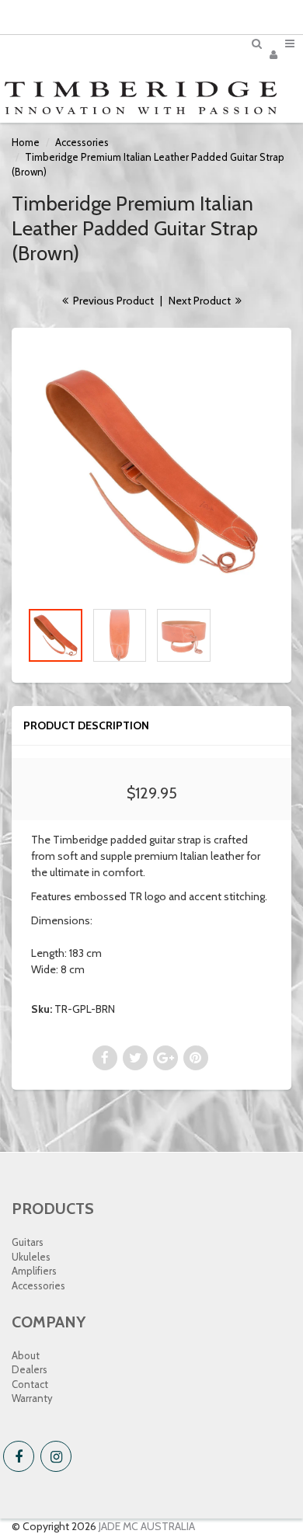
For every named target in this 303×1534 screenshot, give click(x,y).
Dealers (29, 1369)
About (26, 1355)
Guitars (28, 1242)
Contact (30, 1384)
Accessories (82, 142)
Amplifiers (34, 1270)
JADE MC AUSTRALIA (147, 1526)
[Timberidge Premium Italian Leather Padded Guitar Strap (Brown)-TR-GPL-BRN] (151, 471)
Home (26, 142)
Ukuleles (31, 1257)
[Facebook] (18, 1456)
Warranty (32, 1398)
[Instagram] (55, 1456)
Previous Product (112, 301)
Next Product (201, 301)
